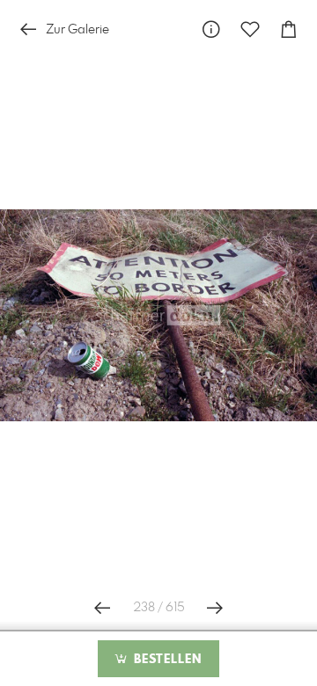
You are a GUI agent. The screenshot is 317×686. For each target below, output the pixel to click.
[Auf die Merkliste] (250, 29)
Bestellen (165, 659)
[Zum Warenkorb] (288, 29)
